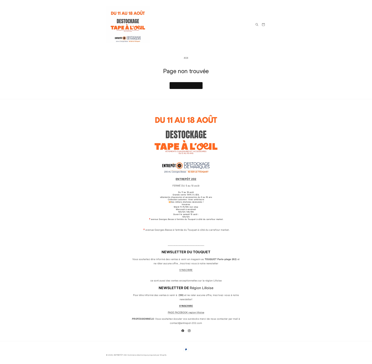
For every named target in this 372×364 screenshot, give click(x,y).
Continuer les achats (186, 85)
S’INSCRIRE (186, 269)
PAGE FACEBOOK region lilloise (186, 312)
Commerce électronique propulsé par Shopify (147, 355)
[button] (257, 24)
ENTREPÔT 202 (120, 355)
